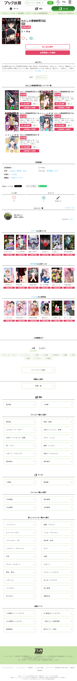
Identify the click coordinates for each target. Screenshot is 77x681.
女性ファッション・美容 (52, 429)
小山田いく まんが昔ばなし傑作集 (57, 252)
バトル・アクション (51, 532)
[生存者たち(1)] (45, 236)
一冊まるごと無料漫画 (52, 621)
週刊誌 (8, 422)
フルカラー (38, 358)
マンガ (13, 13)
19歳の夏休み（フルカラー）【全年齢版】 (69, 285)
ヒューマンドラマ (12, 532)
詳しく (35, 104)
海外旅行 (47, 461)
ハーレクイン (26, 355)
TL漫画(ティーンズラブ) (15, 613)
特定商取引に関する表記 (61, 667)
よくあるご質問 (39, 667)
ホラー (29, 13)
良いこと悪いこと (69, 318)
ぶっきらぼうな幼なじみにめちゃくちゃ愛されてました (9, 318)
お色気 (46, 355)
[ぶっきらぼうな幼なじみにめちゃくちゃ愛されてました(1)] (9, 301)
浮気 (73, 355)
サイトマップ (49, 667)
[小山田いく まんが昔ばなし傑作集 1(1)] (57, 236)
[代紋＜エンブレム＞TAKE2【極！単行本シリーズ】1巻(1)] (57, 268)
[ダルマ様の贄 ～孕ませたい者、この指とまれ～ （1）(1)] (21, 236)
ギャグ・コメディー (13, 564)
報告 (71, 219)
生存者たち (45, 252)
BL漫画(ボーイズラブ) (52, 613)
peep (24, 171)
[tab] (14, 8)
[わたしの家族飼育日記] (11, 19)
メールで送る (32, 186)
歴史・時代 (10, 572)
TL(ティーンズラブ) (51, 572)
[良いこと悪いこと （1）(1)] (69, 301)
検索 (50, 3)
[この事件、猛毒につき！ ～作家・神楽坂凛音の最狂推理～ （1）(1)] (57, 301)
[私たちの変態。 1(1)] (45, 268)
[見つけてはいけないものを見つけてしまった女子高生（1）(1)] (9, 236)
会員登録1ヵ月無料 (47, 53)
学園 (45, 556)
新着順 (46, 482)
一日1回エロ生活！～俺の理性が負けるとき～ (9, 285)
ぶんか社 (14, 174)
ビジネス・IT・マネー (14, 429)
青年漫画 (21, 13)
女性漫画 (47, 507)
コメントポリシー (21, 667)
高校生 (49, 358)
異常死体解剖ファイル (69, 252)
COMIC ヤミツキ (16, 178)
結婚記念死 (33, 285)
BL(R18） (10, 596)
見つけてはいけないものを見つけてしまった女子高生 (9, 252)
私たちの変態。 (45, 285)
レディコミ (10, 580)
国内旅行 (9, 461)
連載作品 (47, 596)
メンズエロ (10, 588)
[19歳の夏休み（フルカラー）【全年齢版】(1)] (69, 268)
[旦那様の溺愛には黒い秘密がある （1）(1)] (33, 301)
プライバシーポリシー (8, 667)
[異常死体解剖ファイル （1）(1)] (69, 236)
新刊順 (8, 404)
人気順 (46, 404)
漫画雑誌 (9, 629)
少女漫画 (9, 507)
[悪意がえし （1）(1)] (45, 301)
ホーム (5, 13)
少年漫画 (9, 499)
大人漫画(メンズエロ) (14, 621)
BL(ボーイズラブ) (50, 580)
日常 (7, 556)
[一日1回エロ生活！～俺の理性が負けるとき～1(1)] (9, 268)
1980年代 (56, 355)
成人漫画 (47, 588)
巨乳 (37, 355)
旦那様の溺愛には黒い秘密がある (33, 318)
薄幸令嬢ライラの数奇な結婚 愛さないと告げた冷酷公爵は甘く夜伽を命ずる (21, 318)
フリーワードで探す (38, 370)
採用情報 (39, 670)
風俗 (28, 358)
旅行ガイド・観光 (50, 629)
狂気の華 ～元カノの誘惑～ (21, 285)
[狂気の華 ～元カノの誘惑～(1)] (21, 268)
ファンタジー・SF (13, 540)
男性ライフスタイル (51, 453)
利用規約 (30, 667)
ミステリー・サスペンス (15, 548)
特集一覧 (38, 386)
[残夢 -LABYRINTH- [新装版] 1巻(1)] (33, 236)
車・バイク (10, 445)
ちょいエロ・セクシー (10, 355)
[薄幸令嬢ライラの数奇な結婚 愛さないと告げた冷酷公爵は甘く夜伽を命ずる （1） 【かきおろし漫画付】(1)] (21, 301)
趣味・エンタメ (49, 445)
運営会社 (72, 667)
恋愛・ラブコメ (49, 524)
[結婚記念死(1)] (33, 268)
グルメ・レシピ (49, 437)
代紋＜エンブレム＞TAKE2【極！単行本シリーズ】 (57, 285)
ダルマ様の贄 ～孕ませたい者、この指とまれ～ (21, 252)
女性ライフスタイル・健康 (15, 437)
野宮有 (19, 171)
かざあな (12, 171)
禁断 (65, 355)
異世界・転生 (48, 540)
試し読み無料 (47, 47)
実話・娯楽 (48, 422)
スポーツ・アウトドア (14, 453)
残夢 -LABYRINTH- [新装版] (33, 252)
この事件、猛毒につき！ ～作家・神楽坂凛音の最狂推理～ (57, 318)
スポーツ (47, 564)
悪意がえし (45, 318)
